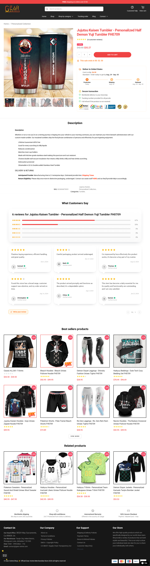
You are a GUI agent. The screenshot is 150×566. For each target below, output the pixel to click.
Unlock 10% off (5, 555)
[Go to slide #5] (58, 102)
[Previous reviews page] (128, 312)
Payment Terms (82, 536)
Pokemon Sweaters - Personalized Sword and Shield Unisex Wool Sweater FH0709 (20, 490)
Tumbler (82, 192)
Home (6, 24)
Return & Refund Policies (86, 539)
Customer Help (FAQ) (84, 546)
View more (75, 436)
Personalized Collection (21, 24)
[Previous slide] (7, 62)
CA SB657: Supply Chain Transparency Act (56, 546)
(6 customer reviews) (94, 40)
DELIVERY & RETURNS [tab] (24, 170)
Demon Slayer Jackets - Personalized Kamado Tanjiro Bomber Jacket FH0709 (128, 490)
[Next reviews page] (139, 312)
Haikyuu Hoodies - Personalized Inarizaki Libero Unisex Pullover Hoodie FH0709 (56, 490)
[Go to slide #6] (70, 102)
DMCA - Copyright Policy (49, 543)
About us (44, 533)
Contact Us (81, 543)
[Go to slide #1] (9, 102)
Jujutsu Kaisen (84, 187)
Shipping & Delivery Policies (87, 533)
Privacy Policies (46, 539)
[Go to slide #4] (46, 102)
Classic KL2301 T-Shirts (13, 371)
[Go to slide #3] (33, 102)
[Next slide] (69, 62)
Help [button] (145, 563)
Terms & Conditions (48, 536)
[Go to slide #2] (21, 102)
